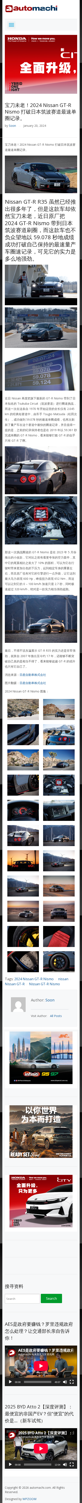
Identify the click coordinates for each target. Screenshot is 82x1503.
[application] (41, 1366)
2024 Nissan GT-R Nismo (34, 979)
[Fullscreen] (72, 1382)
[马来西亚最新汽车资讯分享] (31, 8)
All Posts (56, 1016)
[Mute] (65, 1382)
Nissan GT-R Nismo (44, 984)
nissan (63, 979)
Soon (12, 126)
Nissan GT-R (15, 984)
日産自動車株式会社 (33, 675)
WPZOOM (29, 1499)
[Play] (10, 1382)
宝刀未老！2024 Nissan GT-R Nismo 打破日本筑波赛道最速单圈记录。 (40, 112)
